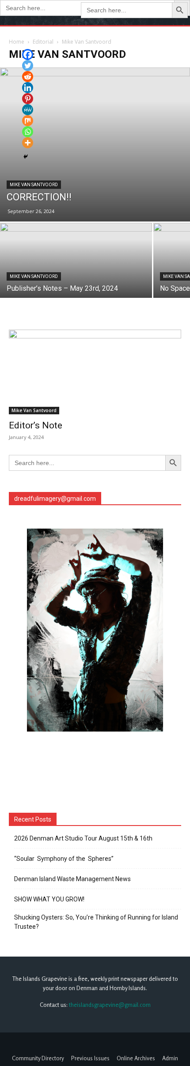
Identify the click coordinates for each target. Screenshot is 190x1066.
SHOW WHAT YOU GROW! (49, 899)
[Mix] (27, 120)
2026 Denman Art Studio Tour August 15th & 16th (83, 838)
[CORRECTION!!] (95, 144)
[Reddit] (27, 76)
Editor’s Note (35, 425)
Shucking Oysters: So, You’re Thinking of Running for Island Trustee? (96, 922)
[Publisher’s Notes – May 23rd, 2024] (76, 279)
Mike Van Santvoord (34, 184)
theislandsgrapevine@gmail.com (110, 1004)
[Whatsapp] (27, 131)
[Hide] (25, 156)
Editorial (43, 41)
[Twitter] (27, 65)
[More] (27, 142)
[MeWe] (27, 109)
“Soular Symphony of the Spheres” (65, 858)
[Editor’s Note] (95, 372)
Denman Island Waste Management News (72, 878)
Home (16, 41)
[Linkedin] (27, 87)
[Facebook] (27, 54)
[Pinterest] (27, 98)
